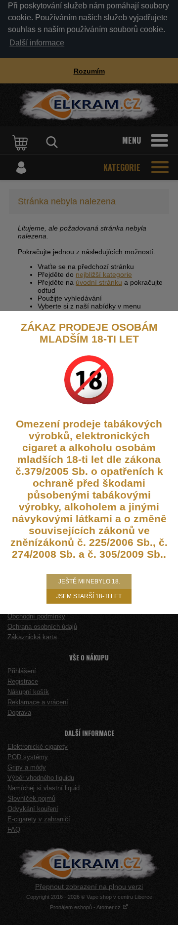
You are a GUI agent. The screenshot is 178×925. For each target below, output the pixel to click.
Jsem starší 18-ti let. (89, 596)
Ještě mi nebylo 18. (89, 581)
